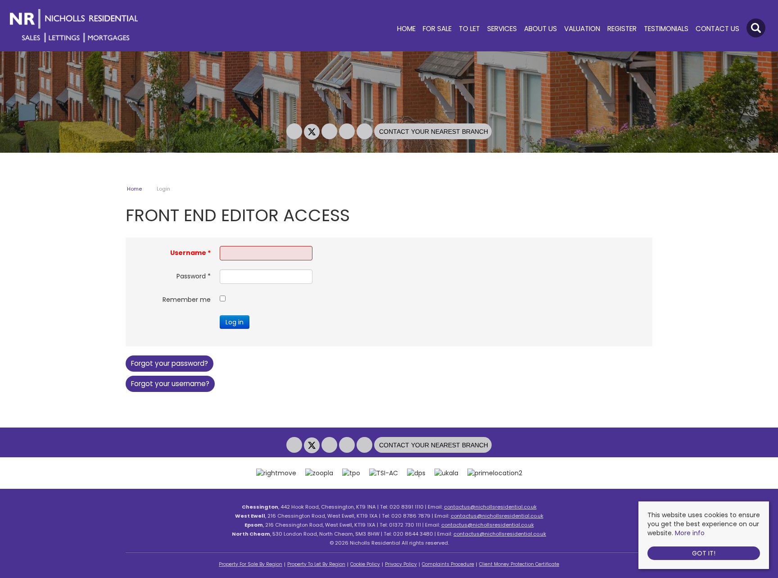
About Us (540, 28)
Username (190, 252)
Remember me (187, 299)
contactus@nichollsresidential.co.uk (490, 506)
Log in (235, 322)
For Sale (437, 28)
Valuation (582, 28)
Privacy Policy (401, 564)
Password (193, 276)
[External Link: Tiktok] (365, 132)
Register (622, 28)
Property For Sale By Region (250, 564)
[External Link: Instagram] (330, 132)
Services (502, 28)
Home (406, 28)
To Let (469, 28)
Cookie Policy (365, 564)
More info (690, 532)
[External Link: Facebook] (295, 132)
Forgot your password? (169, 363)
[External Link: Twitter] (312, 132)
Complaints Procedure (448, 564)
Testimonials (666, 28)
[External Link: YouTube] (348, 132)
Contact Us (717, 28)
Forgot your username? (170, 383)
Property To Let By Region (316, 564)
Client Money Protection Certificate (519, 564)
